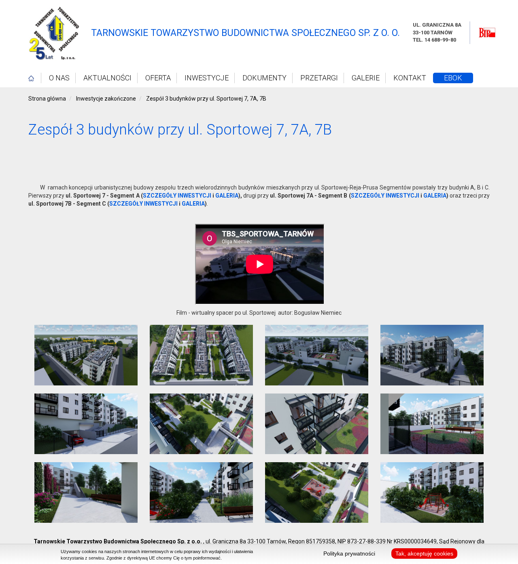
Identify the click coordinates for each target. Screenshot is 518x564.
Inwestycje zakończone (106, 98)
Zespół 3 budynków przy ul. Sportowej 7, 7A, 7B (206, 98)
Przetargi (319, 78)
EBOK (453, 78)
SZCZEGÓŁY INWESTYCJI (177, 195)
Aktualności (107, 78)
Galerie (366, 78)
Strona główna (47, 98)
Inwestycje (207, 78)
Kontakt (409, 78)
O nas (59, 78)
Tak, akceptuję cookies (424, 553)
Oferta (158, 78)
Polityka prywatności (349, 553)
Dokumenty (264, 78)
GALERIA (226, 195)
